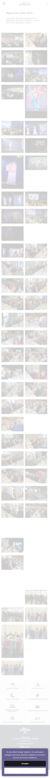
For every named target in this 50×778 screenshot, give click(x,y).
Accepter (25, 764)
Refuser (25, 771)
